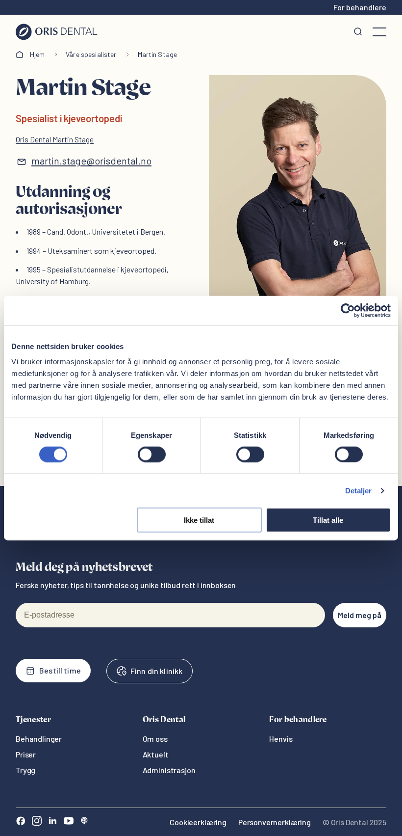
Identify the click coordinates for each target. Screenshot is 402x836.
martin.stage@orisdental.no (91, 160)
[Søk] (358, 32)
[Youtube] (69, 822)
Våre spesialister (91, 54)
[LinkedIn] (52, 822)
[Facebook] (20, 822)
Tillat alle (328, 520)
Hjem (37, 54)
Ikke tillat (199, 520)
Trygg (25, 770)
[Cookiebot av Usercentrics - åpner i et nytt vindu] (348, 310)
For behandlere (359, 7)
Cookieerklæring (198, 822)
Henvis (280, 738)
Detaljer (358, 490)
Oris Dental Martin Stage (55, 139)
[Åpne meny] (379, 32)
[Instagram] (37, 822)
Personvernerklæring (274, 822)
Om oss (155, 738)
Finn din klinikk (156, 670)
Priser (26, 754)
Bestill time (60, 670)
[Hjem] (57, 32)
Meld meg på (359, 615)
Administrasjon (169, 770)
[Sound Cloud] (84, 822)
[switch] (152, 454)
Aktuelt (156, 754)
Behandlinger (39, 738)
